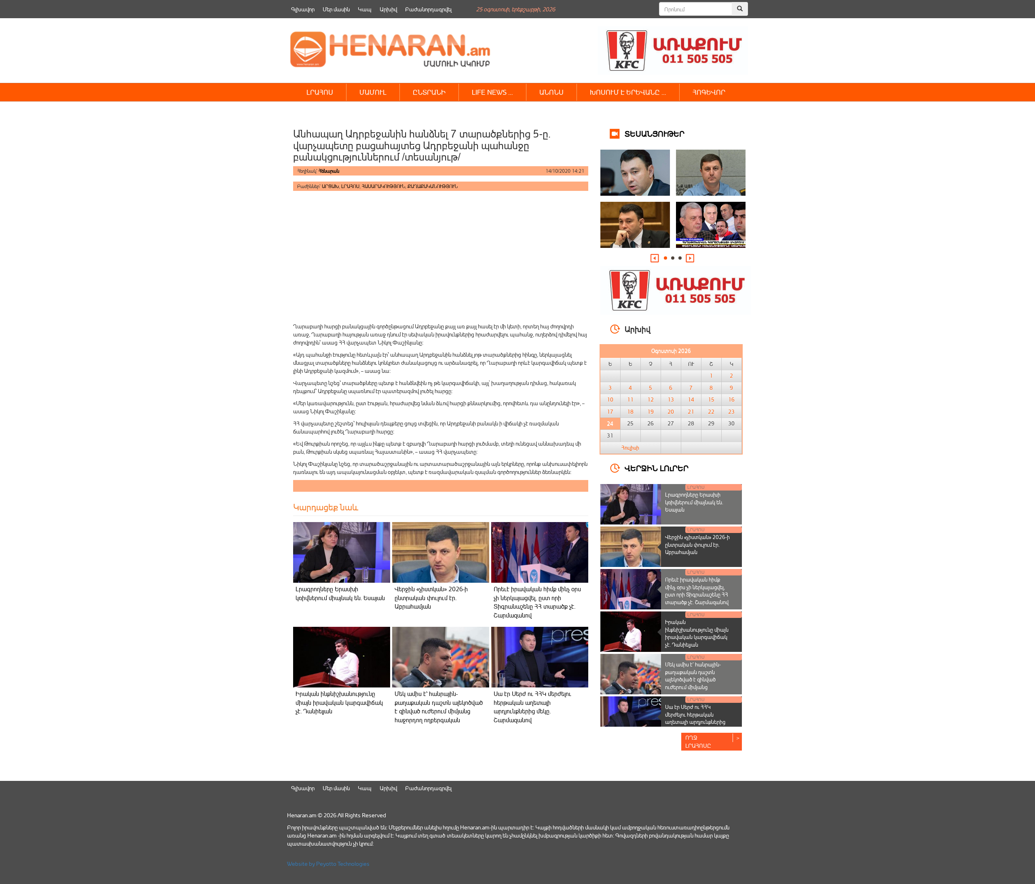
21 (691, 411)
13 (670, 399)
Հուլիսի (630, 447)
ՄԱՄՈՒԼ (373, 92)
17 (610, 411)
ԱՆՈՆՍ (551, 92)
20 (670, 411)
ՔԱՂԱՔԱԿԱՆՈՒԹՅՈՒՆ (433, 186)
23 (731, 411)
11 (630, 399)
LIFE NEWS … (492, 92)
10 (610, 399)
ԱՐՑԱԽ (330, 186)
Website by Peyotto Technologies (328, 863)
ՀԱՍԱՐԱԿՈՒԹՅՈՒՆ (383, 186)
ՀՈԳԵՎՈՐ (709, 92)
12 (650, 399)
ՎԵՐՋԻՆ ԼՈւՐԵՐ (657, 468)
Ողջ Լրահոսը (698, 741)
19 (650, 411)
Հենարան (329, 171)
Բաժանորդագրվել (428, 9)
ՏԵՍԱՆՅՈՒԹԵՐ (654, 133)
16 (731, 399)
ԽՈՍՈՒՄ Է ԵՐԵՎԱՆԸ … (628, 92)
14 (691, 399)
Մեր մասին (336, 9)
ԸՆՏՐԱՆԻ (429, 92)
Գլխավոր (303, 9)
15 (711, 399)
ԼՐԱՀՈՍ (319, 92)
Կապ (365, 9)
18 (630, 411)
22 (711, 411)
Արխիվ (388, 9)
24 (610, 423)
